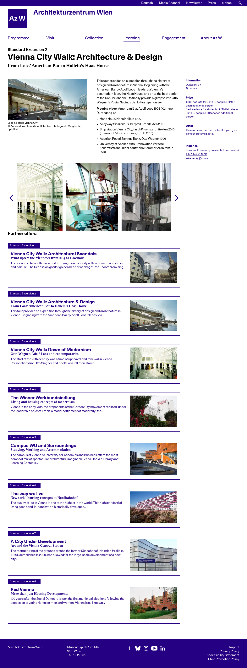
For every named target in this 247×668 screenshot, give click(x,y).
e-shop (227, 2)
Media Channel (169, 2)
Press (212, 2)
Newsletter (194, 2)
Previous (12, 197)
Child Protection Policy (223, 659)
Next (175, 197)
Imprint (234, 647)
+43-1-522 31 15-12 (196, 154)
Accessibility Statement (222, 655)
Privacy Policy (229, 651)
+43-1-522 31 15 (77, 655)
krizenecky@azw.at (197, 158)
